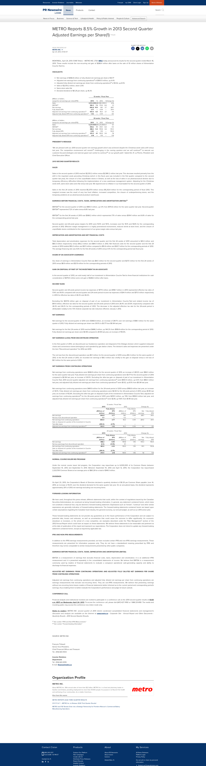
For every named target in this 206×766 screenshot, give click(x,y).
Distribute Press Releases (81, 759)
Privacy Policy (140, 757)
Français (120, 2)
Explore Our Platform (80, 752)
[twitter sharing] (137, 49)
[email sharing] (152, 49)
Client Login (137, 2)
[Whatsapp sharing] (147, 49)
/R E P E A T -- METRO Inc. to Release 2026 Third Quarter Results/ (74, 703)
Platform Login (140, 755)
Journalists (69, 2)
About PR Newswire (111, 752)
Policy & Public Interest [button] (105, 18)
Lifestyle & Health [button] (87, 18)
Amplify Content (78, 763)
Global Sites (109, 760)
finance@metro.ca (65, 665)
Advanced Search (138, 18)
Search (158, 10)
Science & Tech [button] (72, 18)
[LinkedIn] (43, 762)
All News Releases (142, 752)
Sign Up (145, 2)
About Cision (109, 755)
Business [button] (60, 18)
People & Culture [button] (123, 18)
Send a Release (157, 2)
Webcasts (79, 2)
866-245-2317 (48, 752)
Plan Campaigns (78, 755)
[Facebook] (45, 762)
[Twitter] (48, 762)
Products (79, 10)
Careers (107, 757)
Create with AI (78, 757)
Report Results (78, 761)
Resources (46, 2)
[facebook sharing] (133, 49)
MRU (100, 61)
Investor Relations (58, 2)
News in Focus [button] (48, 18)
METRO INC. (57, 683)
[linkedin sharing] (142, 49)
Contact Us (46, 759)
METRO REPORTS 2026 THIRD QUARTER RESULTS (69, 700)
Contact (92, 10)
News (68, 10)
